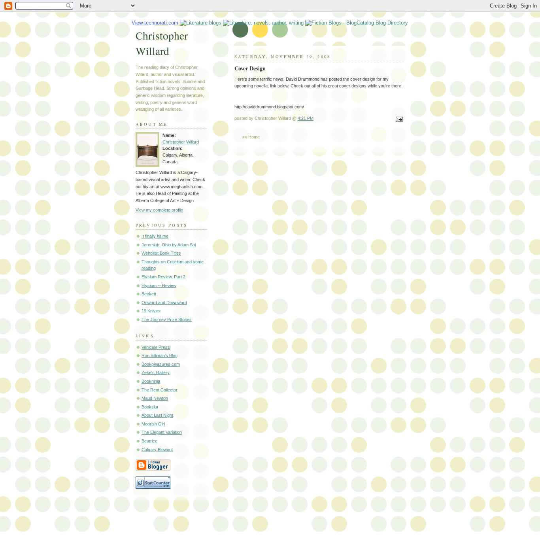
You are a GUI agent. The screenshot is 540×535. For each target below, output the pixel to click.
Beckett (149, 293)
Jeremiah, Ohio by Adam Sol (169, 244)
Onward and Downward (164, 302)
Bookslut (150, 407)
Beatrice (149, 441)
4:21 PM (305, 118)
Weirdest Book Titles (161, 253)
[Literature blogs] (200, 23)
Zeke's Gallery (156, 372)
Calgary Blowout (157, 449)
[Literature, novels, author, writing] (263, 23)
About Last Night (157, 415)
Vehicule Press (156, 347)
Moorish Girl (153, 424)
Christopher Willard (162, 43)
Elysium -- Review (159, 285)
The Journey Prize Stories (167, 319)
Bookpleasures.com (161, 364)
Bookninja (151, 381)
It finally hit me (155, 236)
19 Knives (151, 310)
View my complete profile (159, 210)
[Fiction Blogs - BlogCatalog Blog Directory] (356, 23)
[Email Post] (398, 119)
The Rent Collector (159, 390)
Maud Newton (155, 398)
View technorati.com (155, 23)
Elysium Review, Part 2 (163, 276)
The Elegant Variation (162, 432)
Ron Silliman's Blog (159, 355)
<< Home (251, 136)
